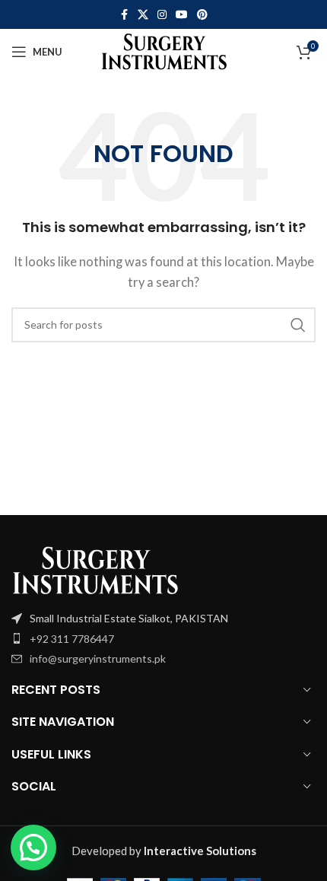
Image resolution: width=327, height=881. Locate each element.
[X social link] (143, 15)
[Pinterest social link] (202, 15)
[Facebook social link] (124, 15)
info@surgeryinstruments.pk (98, 658)
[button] (33, 847)
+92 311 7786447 (72, 638)
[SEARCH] (298, 324)
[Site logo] (164, 50)
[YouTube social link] (181, 15)
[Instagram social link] (162, 15)
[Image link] (95, 569)
